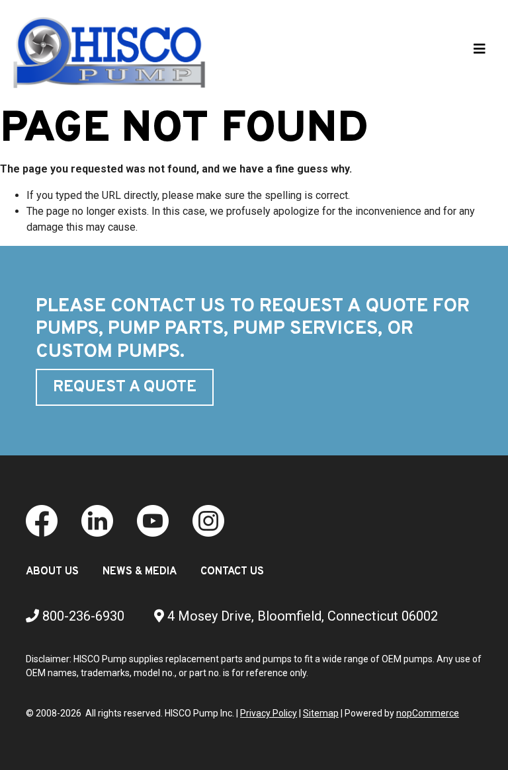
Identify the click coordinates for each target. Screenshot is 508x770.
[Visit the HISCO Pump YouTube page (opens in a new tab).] (153, 520)
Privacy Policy (268, 713)
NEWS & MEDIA (140, 571)
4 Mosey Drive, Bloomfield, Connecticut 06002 (301, 616)
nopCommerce (427, 713)
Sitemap (321, 713)
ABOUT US (52, 571)
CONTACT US (232, 571)
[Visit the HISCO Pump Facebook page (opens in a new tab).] (42, 520)
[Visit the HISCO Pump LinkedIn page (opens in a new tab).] (97, 520)
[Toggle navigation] (479, 52)
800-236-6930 (81, 616)
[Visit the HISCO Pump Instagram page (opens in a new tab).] (208, 520)
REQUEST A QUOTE (124, 387)
